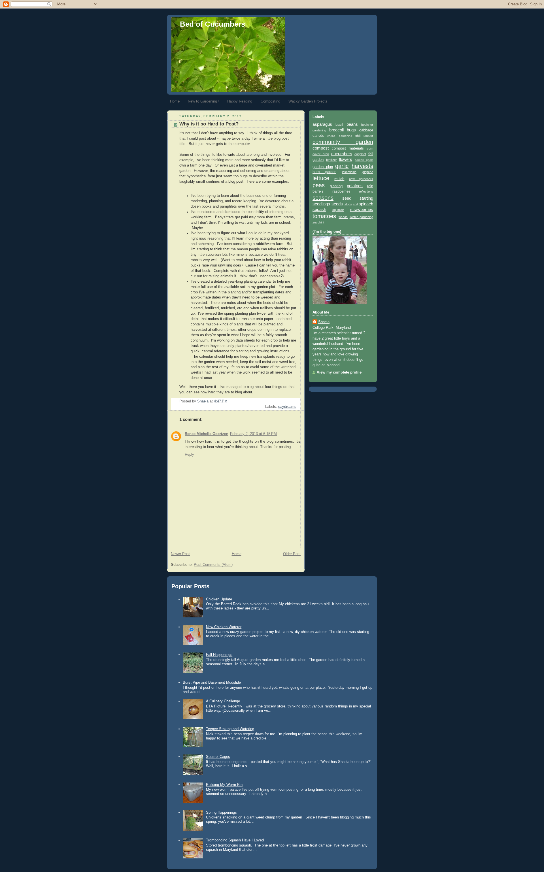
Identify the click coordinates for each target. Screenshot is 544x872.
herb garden (324, 172)
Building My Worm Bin (224, 785)
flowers (345, 159)
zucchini (318, 222)
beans (352, 124)
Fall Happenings (219, 655)
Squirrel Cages (218, 756)
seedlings (321, 203)
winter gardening (361, 217)
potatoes (355, 185)
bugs (351, 129)
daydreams (287, 407)
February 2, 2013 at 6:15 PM (253, 434)
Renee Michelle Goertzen (206, 434)
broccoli (336, 129)
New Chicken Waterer (223, 627)
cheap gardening (339, 135)
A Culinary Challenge (223, 701)
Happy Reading (239, 101)
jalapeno (367, 172)
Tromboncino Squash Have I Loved (235, 840)
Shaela (324, 322)
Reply (189, 455)
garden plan (323, 167)
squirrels (338, 210)
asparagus (322, 124)
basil (339, 125)
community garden (343, 142)
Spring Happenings (221, 812)
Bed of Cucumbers (212, 24)
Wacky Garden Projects (308, 101)
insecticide (349, 172)
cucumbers (341, 153)
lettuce (321, 178)
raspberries (341, 191)
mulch (339, 179)
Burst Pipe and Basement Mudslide (212, 682)
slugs (348, 204)
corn (370, 148)
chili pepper (364, 135)
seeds (337, 203)
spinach (366, 203)
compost (321, 148)
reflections (366, 191)
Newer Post (180, 554)
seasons (323, 198)
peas (319, 185)
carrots (318, 136)
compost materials (348, 148)
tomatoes (324, 216)
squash (319, 209)
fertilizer (331, 159)
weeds (343, 217)
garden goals (364, 159)
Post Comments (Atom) (213, 565)
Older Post (292, 554)
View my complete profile (339, 372)
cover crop (321, 154)
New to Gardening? (203, 101)
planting (336, 186)
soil (355, 204)
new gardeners (361, 179)
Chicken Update (219, 599)
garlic (341, 166)
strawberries (361, 209)
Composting (270, 101)
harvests (362, 166)
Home (175, 101)
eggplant (360, 154)
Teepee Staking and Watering (230, 729)
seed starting (357, 198)
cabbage (366, 130)
